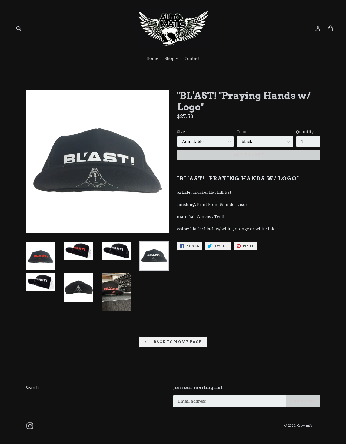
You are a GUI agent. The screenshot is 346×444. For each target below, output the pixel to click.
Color (242, 131)
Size (181, 131)
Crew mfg (304, 425)
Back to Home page (177, 342)
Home (152, 58)
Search (32, 387)
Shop (173, 58)
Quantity (305, 131)
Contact (192, 58)
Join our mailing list (198, 387)
